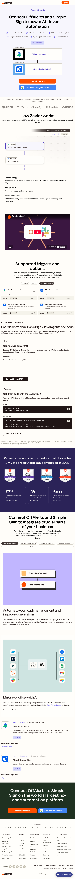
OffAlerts (32, 10)
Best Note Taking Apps (64, 849)
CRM (44, 852)
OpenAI (50, 705)
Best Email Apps (62, 843)
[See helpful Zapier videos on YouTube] (21, 866)
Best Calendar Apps (63, 852)
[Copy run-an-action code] (68, 421)
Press (59, 865)
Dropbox (21, 840)
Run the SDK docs (13, 433)
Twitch (32, 838)
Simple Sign (41, 10)
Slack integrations (7, 838)
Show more (5, 858)
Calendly (33, 841)
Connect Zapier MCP (14, 379)
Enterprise (70, 865)
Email (44, 849)
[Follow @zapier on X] (17, 866)
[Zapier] (7, 2)
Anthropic (57, 705)
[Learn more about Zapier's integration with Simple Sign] (5, 759)
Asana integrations (7, 855)
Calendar (45, 845)
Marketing (46, 855)
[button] (37, 87)
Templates (45, 868)
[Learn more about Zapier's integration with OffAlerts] (5, 725)
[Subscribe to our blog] (24, 866)
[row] (11, 144)
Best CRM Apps (62, 846)
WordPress (22, 852)
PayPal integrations (8, 852)
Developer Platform (50, 865)
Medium (32, 855)
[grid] (11, 144)
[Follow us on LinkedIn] (13, 866)
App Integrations (55, 868)
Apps (14, 722)
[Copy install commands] (68, 409)
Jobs (63, 865)
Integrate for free (37, 81)
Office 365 (22, 855)
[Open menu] (71, 2)
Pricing (35, 865)
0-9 (5, 827)
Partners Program (67, 868)
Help (18, 737)
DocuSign (22, 849)
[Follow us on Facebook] (10, 866)
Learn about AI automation (12, 710)
